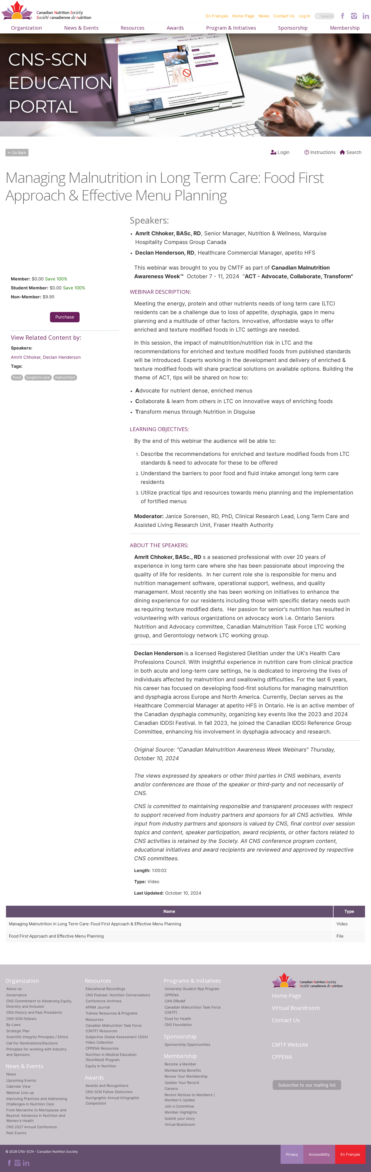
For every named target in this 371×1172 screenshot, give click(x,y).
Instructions (323, 152)
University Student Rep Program (192, 989)
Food (17, 377)
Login (284, 152)
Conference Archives (103, 1001)
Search (353, 152)
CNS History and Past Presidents (34, 1012)
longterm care (38, 377)
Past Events (16, 1133)
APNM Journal (98, 1007)
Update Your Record (182, 1082)
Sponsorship (293, 27)
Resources (132, 27)
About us (14, 989)
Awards (175, 27)
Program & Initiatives (231, 27)
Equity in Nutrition (101, 1066)
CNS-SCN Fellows (21, 1018)
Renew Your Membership (186, 1076)
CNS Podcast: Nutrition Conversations (118, 995)
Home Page (243, 15)
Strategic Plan (18, 1031)
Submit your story (180, 1118)
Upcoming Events (21, 1080)
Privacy (292, 1154)
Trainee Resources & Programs (111, 1013)
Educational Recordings (105, 989)
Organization (26, 27)
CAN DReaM (175, 1001)
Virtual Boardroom (180, 1124)
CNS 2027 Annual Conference (31, 1127)
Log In (304, 15)
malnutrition (65, 377)
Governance (16, 995)
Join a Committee (179, 1106)
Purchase (64, 317)
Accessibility (319, 1154)
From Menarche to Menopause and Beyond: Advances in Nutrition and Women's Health (36, 1115)
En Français (217, 15)
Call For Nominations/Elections (32, 1043)
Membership (345, 27)
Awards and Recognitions (107, 1085)
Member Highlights (181, 1112)
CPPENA (172, 995)
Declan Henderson (62, 357)
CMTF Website (290, 1044)
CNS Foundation (178, 1024)
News (264, 15)
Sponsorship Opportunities (187, 1044)
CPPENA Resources (102, 1048)
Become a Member (180, 1064)
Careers (171, 1088)
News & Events (81, 27)
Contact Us (284, 15)
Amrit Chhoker (25, 357)
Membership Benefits (183, 1070)
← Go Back (17, 152)
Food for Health (178, 1018)
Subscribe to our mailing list (307, 1085)
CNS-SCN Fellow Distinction (109, 1092)
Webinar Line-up (20, 1092)
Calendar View (18, 1086)
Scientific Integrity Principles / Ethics (37, 1037)
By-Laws (13, 1024)
